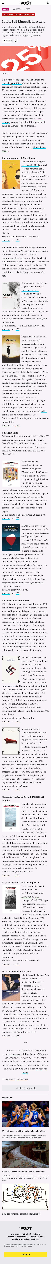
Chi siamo (15, 1234)
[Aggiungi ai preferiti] (16, 41)
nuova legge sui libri (12, 83)
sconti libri (22, 1079)
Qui (32, 582)
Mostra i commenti (25, 1088)
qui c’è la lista (33, 143)
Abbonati (25, 1254)
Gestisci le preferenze (17, 1236)
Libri (5, 9)
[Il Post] (25, 3)
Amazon (6, 240)
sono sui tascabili (27, 125)
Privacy (36, 1234)
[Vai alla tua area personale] (48, 2)
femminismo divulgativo (14, 258)
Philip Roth (37, 661)
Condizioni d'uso (37, 1236)
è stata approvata (22, 79)
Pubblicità (26, 1234)
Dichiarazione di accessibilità (25, 1239)
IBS (17, 240)
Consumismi (16, 1053)
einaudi (12, 1079)
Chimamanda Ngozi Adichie (21, 250)
